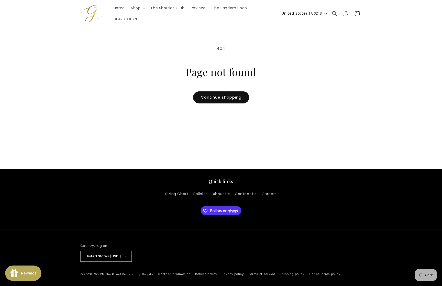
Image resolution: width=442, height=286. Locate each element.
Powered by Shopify (137, 274)
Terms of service (261, 274)
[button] (137, 8)
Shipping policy (292, 274)
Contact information (174, 274)
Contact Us (246, 193)
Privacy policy (233, 274)
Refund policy (206, 274)
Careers (269, 193)
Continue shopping (221, 97)
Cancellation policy (324, 274)
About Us (221, 193)
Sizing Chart (176, 193)
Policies (200, 193)
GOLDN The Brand (107, 274)
